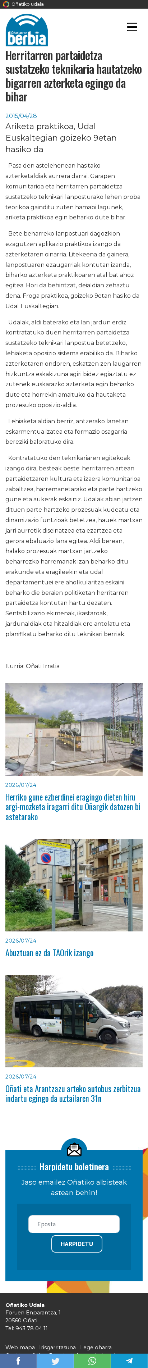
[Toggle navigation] (132, 28)
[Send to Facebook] (18, 1360)
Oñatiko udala (27, 4)
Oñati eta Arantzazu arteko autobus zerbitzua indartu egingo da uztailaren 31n (73, 1093)
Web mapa (20, 1347)
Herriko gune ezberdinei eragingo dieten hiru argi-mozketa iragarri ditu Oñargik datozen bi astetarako (72, 807)
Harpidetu (77, 1244)
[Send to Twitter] (55, 1360)
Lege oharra (96, 1347)
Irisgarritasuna (57, 1347)
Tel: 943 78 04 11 (26, 1328)
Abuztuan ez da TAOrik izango (49, 953)
